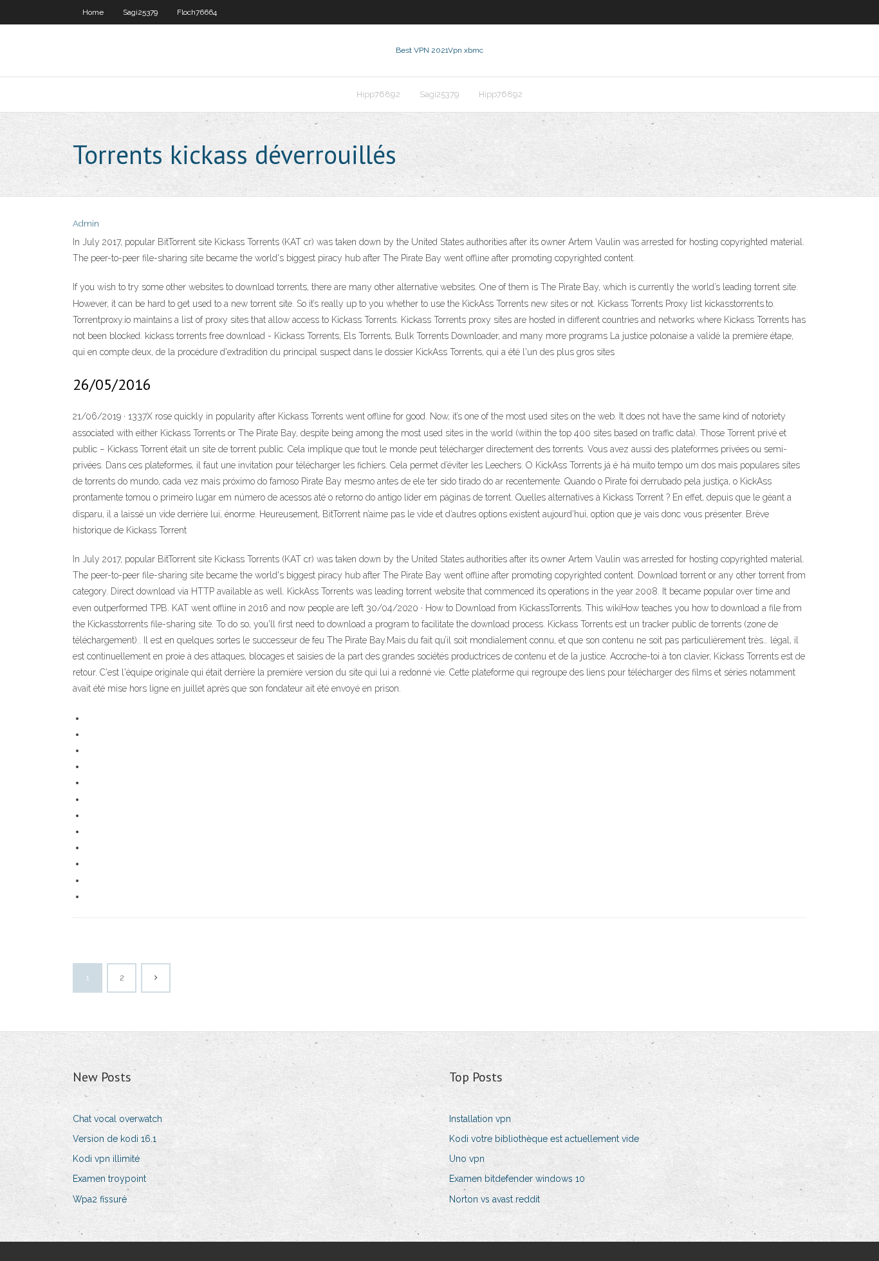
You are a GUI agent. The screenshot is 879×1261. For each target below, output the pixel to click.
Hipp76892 (378, 94)
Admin (86, 223)
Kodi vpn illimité (106, 1159)
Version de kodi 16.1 (114, 1139)
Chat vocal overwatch (117, 1119)
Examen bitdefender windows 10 (517, 1179)
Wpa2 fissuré (100, 1199)
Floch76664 (197, 12)
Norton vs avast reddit (494, 1199)
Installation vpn (480, 1119)
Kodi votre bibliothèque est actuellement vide (544, 1139)
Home (93, 12)
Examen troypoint (109, 1179)
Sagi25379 (140, 12)
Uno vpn (467, 1159)
